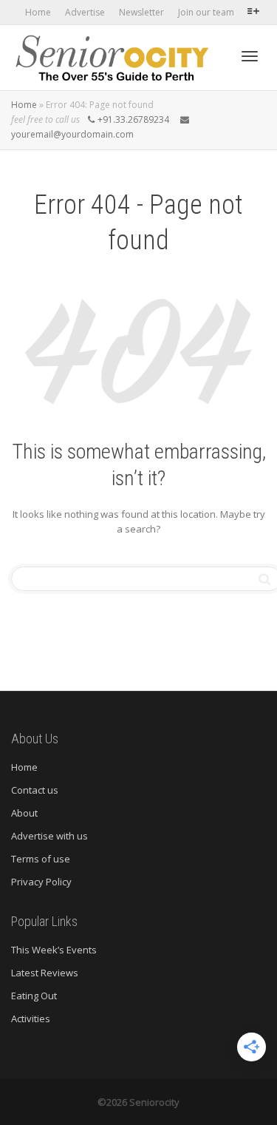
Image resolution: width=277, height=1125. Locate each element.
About (24, 813)
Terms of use (40, 858)
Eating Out (34, 995)
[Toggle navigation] (249, 56)
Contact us (34, 790)
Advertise (85, 12)
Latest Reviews (44, 972)
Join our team (206, 12)
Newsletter (141, 12)
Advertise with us (49, 835)
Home (38, 12)
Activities (31, 1018)
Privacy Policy (41, 881)
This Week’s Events (54, 949)
